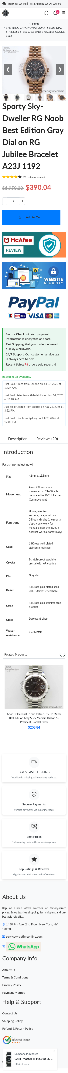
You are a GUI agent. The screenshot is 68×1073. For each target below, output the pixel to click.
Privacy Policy (11, 985)
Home (35, 24)
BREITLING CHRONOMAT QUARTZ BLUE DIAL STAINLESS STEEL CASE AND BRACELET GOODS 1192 (35, 32)
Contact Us (9, 1013)
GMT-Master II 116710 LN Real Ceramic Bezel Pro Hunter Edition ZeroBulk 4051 (34, 1058)
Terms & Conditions (15, 977)
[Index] (46, 13)
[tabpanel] (34, 700)
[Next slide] (64, 655)
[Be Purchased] (9, 1059)
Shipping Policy (12, 1021)
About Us (8, 969)
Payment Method (13, 992)
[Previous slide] (61, 655)
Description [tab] (17, 439)
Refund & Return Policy (17, 1028)
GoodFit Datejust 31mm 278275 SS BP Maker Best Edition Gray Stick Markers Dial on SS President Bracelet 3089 (34, 718)
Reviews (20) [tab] (47, 439)
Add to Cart (34, 217)
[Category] (64, 12)
